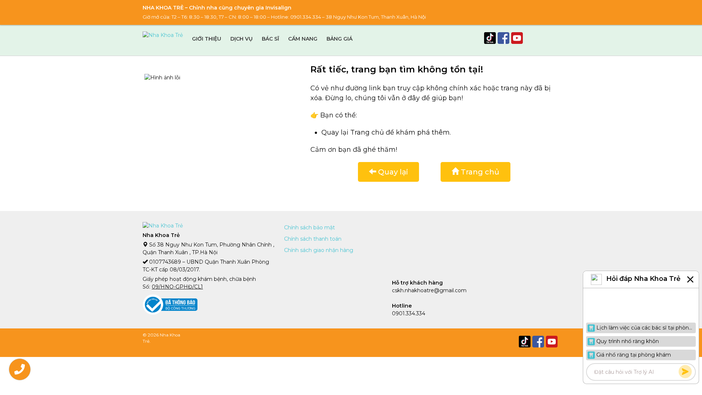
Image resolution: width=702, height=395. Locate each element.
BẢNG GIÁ (339, 38)
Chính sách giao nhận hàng (318, 250)
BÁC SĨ (270, 38)
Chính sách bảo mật (309, 227)
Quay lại (392, 172)
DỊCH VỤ (241, 38)
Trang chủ (479, 172)
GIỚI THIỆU (206, 38)
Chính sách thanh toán (312, 239)
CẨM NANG (302, 38)
